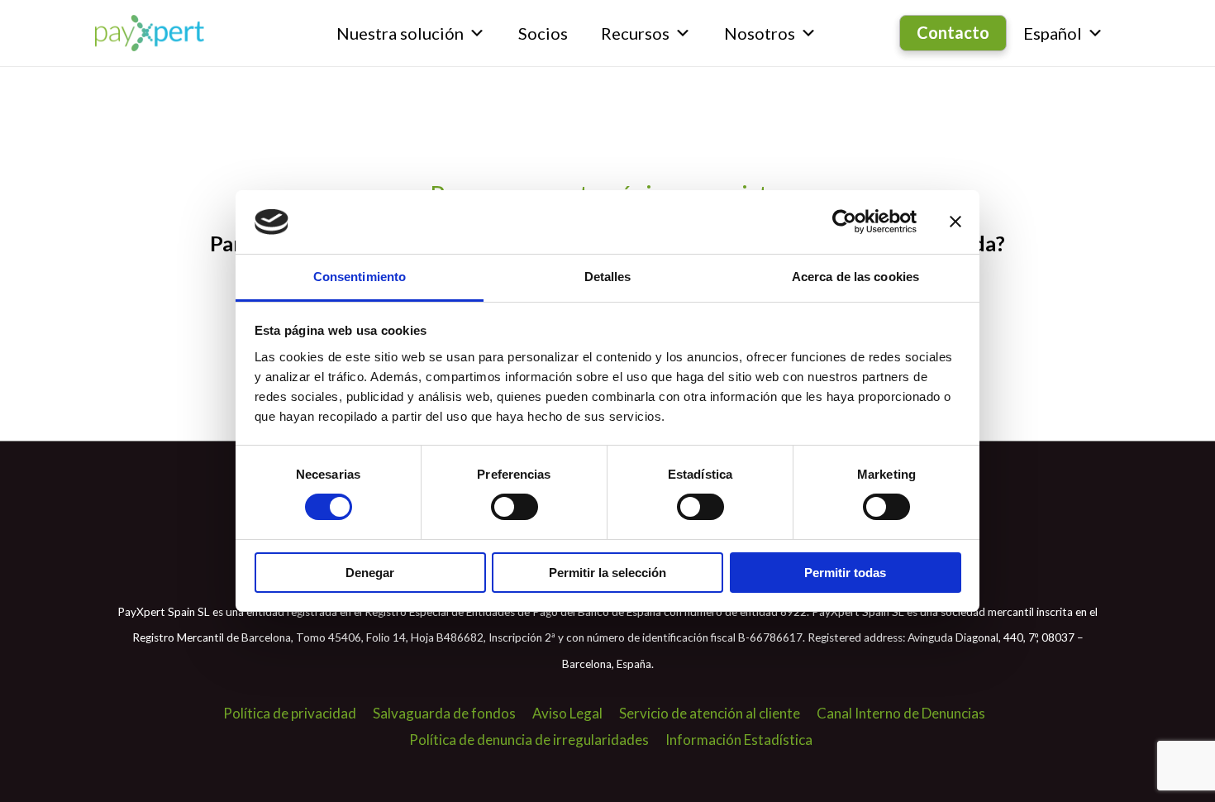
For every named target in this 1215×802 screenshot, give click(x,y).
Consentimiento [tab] (359, 277)
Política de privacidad (289, 713)
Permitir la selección (607, 573)
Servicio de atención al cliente (709, 713)
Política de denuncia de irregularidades (529, 739)
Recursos (635, 33)
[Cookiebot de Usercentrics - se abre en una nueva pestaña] (844, 221)
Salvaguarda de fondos (444, 713)
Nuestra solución (400, 33)
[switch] (514, 507)
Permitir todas (845, 573)
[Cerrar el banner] (955, 221)
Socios (543, 33)
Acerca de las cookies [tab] (855, 277)
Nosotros (759, 33)
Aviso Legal (567, 713)
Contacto (953, 32)
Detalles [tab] (607, 277)
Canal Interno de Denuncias (901, 713)
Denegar (369, 573)
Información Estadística (738, 739)
